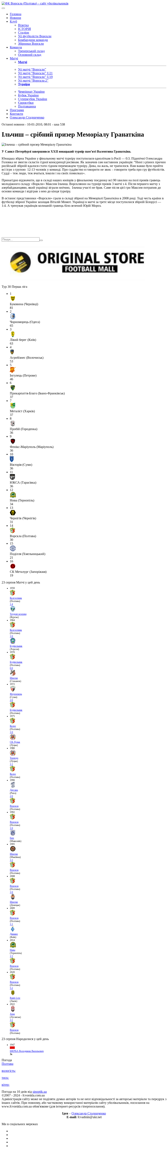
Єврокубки (26, 102)
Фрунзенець (16, 694)
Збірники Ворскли (31, 43)
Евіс (12, 838)
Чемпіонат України (31, 91)
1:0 (11, 636)
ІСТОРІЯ (24, 29)
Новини (15, 17)
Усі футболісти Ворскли (34, 36)
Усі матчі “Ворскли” (32, 69)
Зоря (12, 1014)
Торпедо (14, 758)
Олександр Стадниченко (27, 117)
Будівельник (16, 646)
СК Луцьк (15, 742)
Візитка (23, 25)
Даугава (14, 790)
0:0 (11, 668)
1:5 (11, 956)
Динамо (14, 934)
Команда (16, 47)
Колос (13, 726)
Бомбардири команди (33, 40)
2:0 (11, 700)
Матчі (14, 58)
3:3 (11, 860)
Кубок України (28, 95)
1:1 (11, 764)
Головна (15, 14)
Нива (12, 950)
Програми (17, 110)
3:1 (11, 1020)
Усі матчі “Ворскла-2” (33, 80)
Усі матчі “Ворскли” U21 (35, 73)
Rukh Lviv (15, 998)
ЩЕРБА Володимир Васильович (27, 1051)
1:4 (11, 604)
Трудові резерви (18, 614)
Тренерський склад (31, 51)
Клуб (13, 21)
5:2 (11, 988)
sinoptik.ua (40, 1091)
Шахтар (14, 678)
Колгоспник (16, 598)
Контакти (16, 113)
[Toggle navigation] (3, 8)
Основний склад (29, 54)
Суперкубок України (32, 99)
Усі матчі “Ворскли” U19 (35, 77)
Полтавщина (27, 106)
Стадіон (23, 32)
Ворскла (14, 806)
